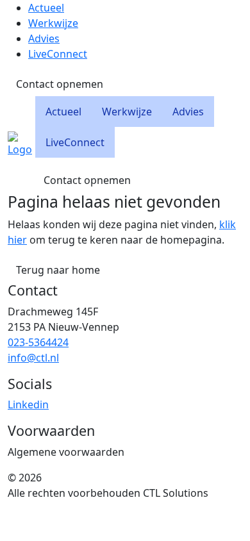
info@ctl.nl (33, 358)
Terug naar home (58, 270)
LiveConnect (57, 54)
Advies (44, 38)
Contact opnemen (59, 84)
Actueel (46, 8)
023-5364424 (38, 342)
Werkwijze (53, 23)
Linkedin (28, 404)
